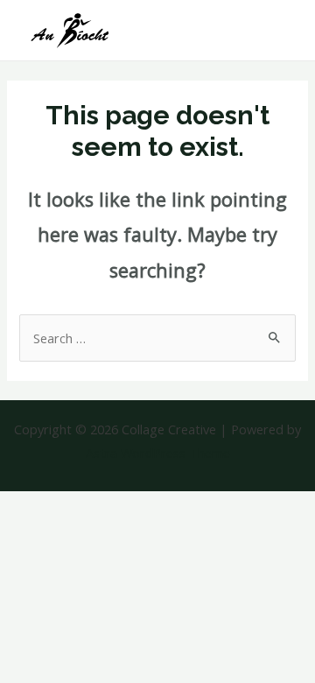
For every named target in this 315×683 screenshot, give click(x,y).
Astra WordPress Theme (158, 452)
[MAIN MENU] (279, 30)
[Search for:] (157, 338)
